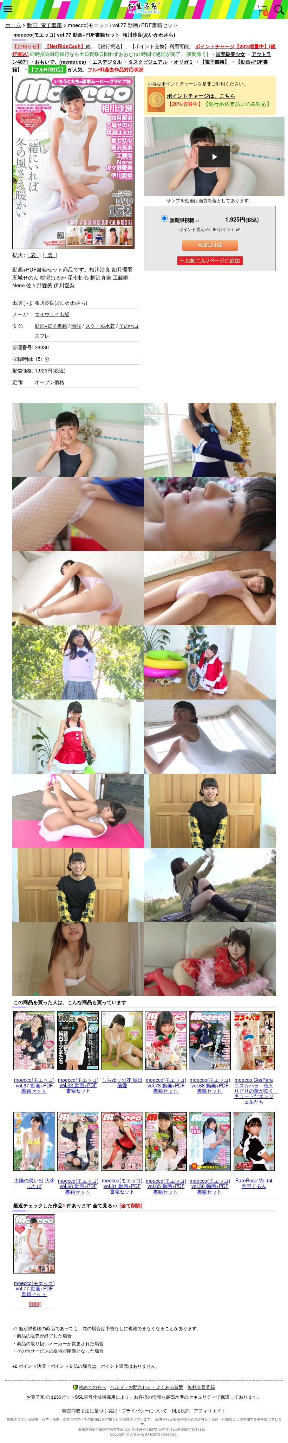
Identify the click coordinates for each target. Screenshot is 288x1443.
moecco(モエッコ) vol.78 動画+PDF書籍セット (166, 1085)
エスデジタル (107, 61)
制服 (76, 325)
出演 (21, 302)
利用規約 (180, 1410)
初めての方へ (92, 1387)
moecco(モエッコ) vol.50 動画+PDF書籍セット (210, 1186)
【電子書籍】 (214, 61)
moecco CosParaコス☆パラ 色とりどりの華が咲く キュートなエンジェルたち (256, 1090)
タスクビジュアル (148, 61)
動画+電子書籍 (44, 24)
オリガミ (184, 61)
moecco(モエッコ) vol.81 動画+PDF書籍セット (122, 1186)
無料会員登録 (201, 1387)
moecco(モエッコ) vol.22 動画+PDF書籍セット (78, 1085)
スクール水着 (100, 325)
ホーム (13, 24)
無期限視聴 (185, 219)
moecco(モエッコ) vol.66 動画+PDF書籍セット (78, 1186)
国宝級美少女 (230, 53)
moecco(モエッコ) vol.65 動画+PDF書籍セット (166, 1186)
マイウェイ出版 (52, 314)
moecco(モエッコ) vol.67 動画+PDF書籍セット (34, 1085)
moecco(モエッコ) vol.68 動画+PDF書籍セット (210, 1085)
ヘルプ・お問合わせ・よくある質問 (146, 1387)
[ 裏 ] (50, 255)
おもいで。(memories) (60, 61)
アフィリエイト (210, 1410)
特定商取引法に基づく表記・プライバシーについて (114, 1410)
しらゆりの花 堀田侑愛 (122, 1082)
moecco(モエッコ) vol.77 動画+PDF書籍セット (34, 1288)
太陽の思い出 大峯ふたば (34, 1183)
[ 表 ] (33, 255)
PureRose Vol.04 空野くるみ (254, 1183)
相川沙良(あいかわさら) (61, 302)
